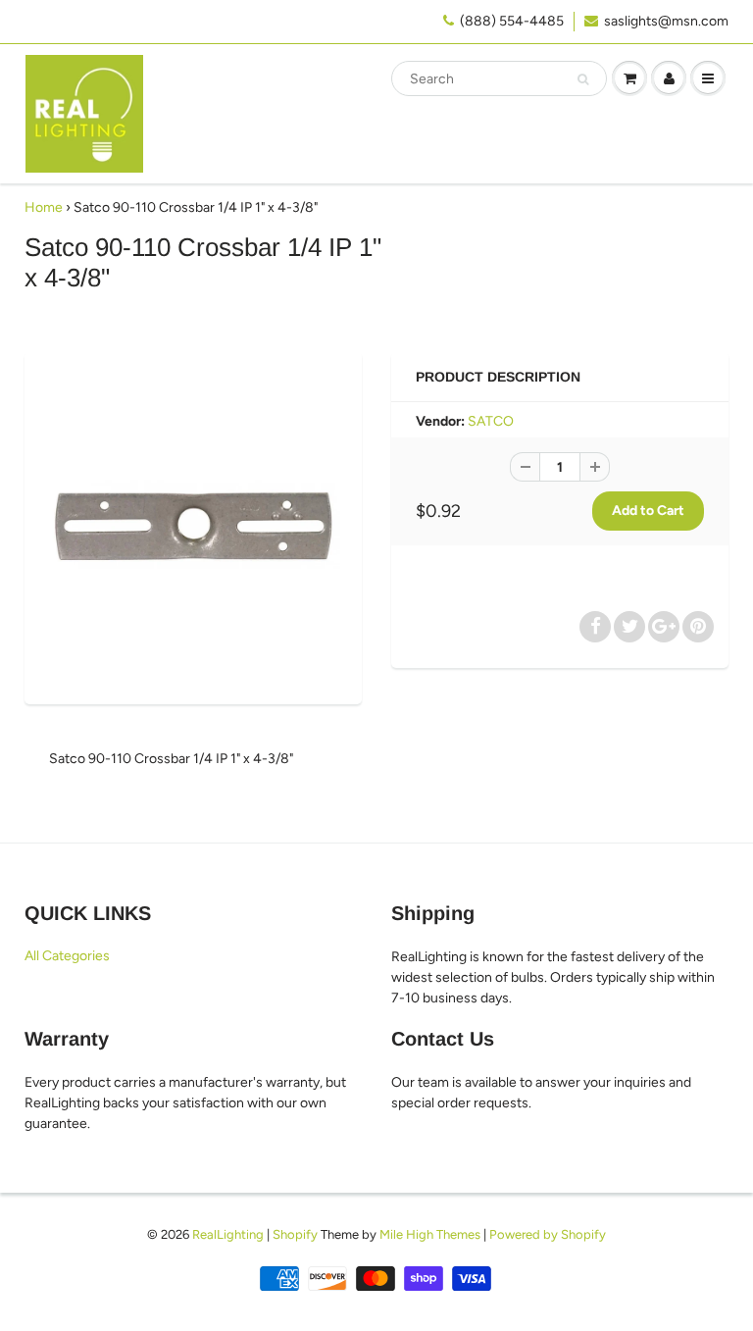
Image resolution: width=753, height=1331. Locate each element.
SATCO (491, 421)
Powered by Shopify (547, 1234)
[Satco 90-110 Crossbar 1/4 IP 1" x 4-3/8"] (193, 526)
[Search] (583, 79)
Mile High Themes (429, 1234)
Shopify (295, 1234)
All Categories (67, 955)
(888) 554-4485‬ (512, 21)
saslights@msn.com (666, 21)
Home (44, 207)
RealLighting (228, 1234)
